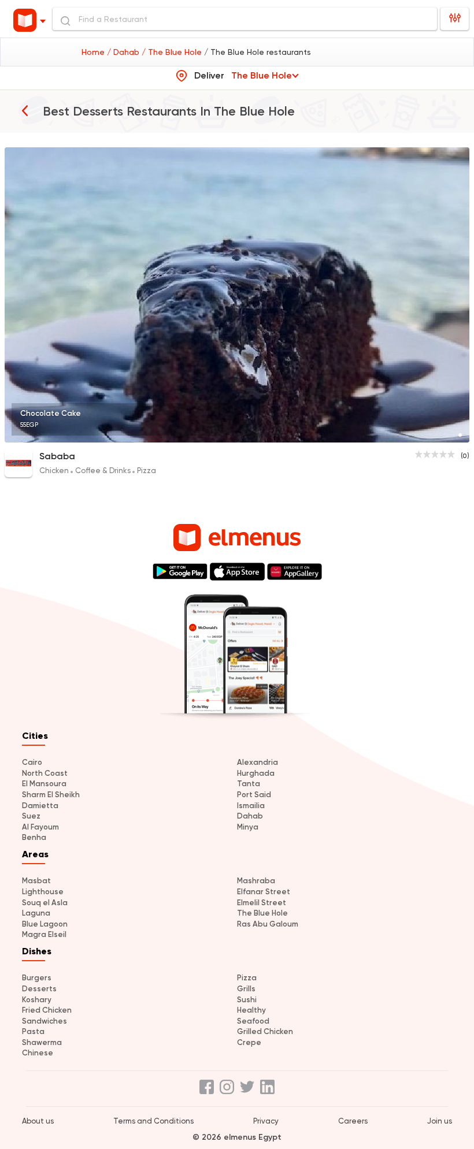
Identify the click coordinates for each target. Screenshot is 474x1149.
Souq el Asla (45, 902)
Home (94, 52)
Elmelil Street (261, 902)
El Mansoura (44, 783)
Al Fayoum (40, 827)
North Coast (45, 773)
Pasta (33, 1031)
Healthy (251, 1010)
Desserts (39, 988)
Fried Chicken (47, 1010)
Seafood (253, 1021)
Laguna (36, 913)
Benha (34, 837)
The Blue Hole (262, 913)
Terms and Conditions (153, 1121)
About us (38, 1121)
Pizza (247, 977)
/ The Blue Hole (173, 52)
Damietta (40, 805)
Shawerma (42, 1042)
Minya (247, 827)
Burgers (36, 977)
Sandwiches (44, 1021)
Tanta (248, 783)
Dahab (250, 816)
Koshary (36, 999)
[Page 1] (460, 435)
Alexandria (257, 762)
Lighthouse (43, 891)
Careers (353, 1121)
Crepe (249, 1042)
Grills (246, 988)
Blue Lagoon (45, 924)
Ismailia (251, 805)
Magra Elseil (44, 934)
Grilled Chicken (265, 1031)
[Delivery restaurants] (25, 110)
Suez (31, 816)
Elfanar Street (263, 891)
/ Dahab (124, 52)
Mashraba (256, 880)
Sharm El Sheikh (51, 794)
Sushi (247, 999)
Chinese (37, 1052)
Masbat (36, 880)
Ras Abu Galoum (267, 924)
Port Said (254, 794)
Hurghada (256, 773)
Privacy (266, 1121)
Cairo (32, 762)
